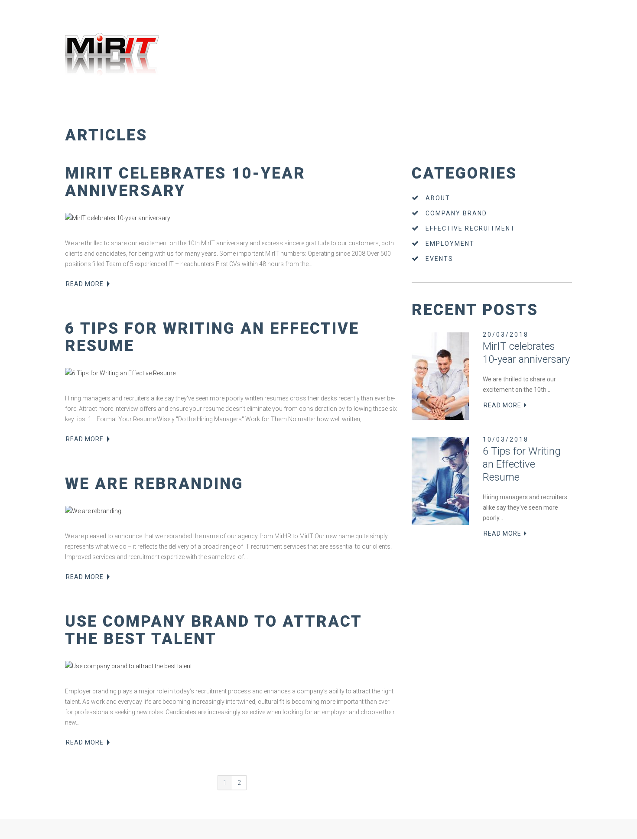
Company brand (456, 213)
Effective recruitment (470, 228)
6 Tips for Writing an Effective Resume (212, 337)
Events (439, 258)
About (438, 198)
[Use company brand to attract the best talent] (232, 665)
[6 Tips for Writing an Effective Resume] (232, 372)
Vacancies (126, 107)
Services (99, 107)
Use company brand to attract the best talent (213, 630)
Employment (450, 243)
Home (52, 107)
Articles (151, 107)
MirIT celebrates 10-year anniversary (185, 182)
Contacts (174, 107)
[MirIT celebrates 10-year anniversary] (232, 217)
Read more (85, 284)
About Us (74, 107)
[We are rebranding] (232, 510)
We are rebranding (154, 484)
